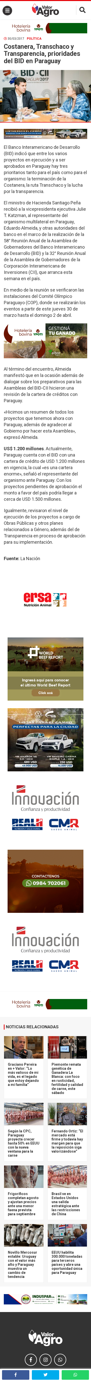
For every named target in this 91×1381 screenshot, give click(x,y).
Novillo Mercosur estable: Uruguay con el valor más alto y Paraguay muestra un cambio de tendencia (22, 1264)
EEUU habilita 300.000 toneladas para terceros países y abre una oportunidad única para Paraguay (67, 1262)
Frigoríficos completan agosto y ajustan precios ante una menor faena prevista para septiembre (23, 1204)
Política (34, 38)
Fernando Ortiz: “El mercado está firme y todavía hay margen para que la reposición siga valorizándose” (67, 1141)
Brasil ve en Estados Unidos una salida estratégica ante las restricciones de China (66, 1204)
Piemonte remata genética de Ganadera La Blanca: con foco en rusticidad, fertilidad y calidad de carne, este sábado (67, 1078)
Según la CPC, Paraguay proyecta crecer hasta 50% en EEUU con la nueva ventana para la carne (23, 1143)
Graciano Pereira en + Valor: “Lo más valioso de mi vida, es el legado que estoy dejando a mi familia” (23, 1074)
